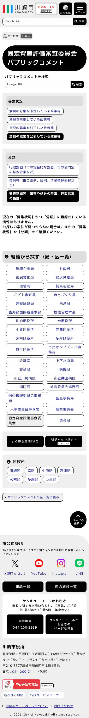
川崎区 (15, 470)
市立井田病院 (65, 378)
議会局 (64, 420)
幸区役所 (65, 321)
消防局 (24, 387)
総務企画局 (25, 268)
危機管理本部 (65, 312)
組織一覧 (23, 586)
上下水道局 (65, 360)
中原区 (47, 470)
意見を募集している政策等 (30, 119)
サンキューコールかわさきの (63, 624)
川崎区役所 (25, 321)
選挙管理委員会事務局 (24, 398)
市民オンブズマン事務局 (64, 349)
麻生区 (51, 479)
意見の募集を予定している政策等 (35, 111)
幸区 (31, 470)
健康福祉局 (65, 286)
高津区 (65, 470)
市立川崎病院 (25, 378)
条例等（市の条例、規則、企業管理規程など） (42, 183)
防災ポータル (46, 9)
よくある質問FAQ (25, 441)
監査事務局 (65, 398)
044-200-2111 (24, 671)
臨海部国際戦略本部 (24, 312)
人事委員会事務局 (25, 409)
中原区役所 (25, 329)
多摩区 (33, 479)
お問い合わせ (63, 706)
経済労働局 (65, 277)
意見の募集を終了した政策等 (31, 127)
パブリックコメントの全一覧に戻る (33, 497)
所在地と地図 (14, 695)
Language (65, 12)
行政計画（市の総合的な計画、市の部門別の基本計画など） (42, 170)
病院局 (64, 369)
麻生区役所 (25, 349)
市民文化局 (25, 277)
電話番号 (25, 624)
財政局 (64, 268)
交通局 (24, 369)
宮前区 (15, 479)
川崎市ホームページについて (27, 706)
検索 (81, 21)
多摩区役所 (65, 338)
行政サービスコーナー (46, 695)
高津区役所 (65, 329)
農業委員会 (65, 409)
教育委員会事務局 (64, 387)
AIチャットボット (64, 441)
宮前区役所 (25, 338)
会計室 (24, 360)
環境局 (24, 286)
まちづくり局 (65, 294)
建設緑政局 (25, 303)
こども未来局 (25, 294)
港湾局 (64, 303)
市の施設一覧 (66, 586)
